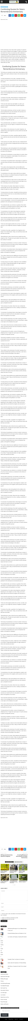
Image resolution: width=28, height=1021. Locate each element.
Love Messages (4, 992)
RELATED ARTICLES (9, 861)
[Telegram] (25, 15)
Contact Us (21, 1019)
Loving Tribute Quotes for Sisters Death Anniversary (4, 882)
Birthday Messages (4, 978)
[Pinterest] (16, 15)
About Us (16, 1019)
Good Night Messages (5, 985)
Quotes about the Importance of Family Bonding (17, 962)
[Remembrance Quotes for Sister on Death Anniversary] (14, 867)
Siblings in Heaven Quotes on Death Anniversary (22, 871)
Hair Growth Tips (4, 988)
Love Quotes (3, 994)
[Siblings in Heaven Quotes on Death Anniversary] (23, 867)
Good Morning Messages (5, 983)
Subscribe (4, 1015)
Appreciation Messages (5, 976)
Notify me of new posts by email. (8, 919)
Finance (2, 981)
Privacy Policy (11, 1019)
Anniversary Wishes (7, 4)
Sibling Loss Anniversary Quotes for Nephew (7, 855)
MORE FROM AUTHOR (18, 861)
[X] (13, 15)
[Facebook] (10, 15)
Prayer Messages (4, 1001)
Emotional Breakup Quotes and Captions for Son (17, 933)
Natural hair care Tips (5, 997)
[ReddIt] (22, 15)
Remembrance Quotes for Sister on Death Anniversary (13, 871)
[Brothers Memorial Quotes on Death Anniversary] (5, 867)
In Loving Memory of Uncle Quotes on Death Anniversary (21, 856)
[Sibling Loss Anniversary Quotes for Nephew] (23, 877)
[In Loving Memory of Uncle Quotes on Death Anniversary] (14, 877)
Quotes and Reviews (4, 1004)
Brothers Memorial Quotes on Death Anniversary (4, 871)
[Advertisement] (14, 34)
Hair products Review (5, 990)
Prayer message (4, 999)
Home (1, 4)
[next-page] (14, 885)
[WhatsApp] (19, 15)
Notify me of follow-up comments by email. (10, 917)
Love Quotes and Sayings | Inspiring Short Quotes (17, 936)
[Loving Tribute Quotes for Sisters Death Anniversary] (5, 877)
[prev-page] (13, 885)
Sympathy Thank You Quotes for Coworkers (16, 959)
